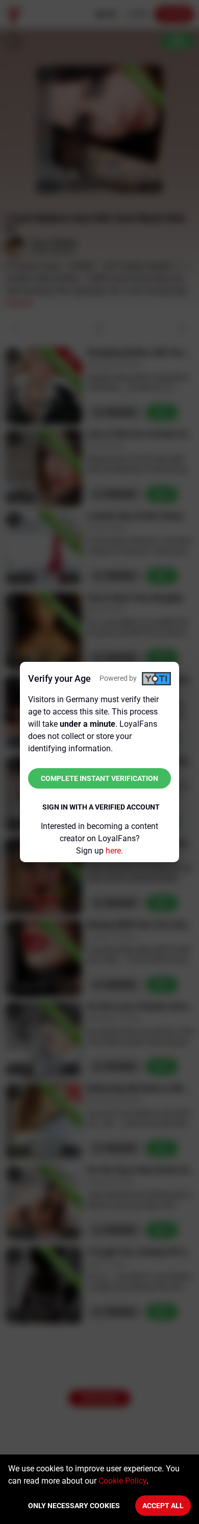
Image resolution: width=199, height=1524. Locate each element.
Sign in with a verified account (101, 807)
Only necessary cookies (74, 1506)
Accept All (163, 1506)
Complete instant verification (99, 778)
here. (114, 851)
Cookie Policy (122, 1481)
